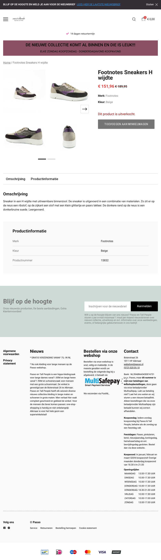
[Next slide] (84, 109)
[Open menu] (5, 19)
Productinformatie (44, 179)
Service (33, 528)
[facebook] (4, 528)
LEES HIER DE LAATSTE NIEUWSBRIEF (98, 4)
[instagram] (8, 528)
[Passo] (19, 19)
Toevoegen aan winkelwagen (126, 124)
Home (7, 62)
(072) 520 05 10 (132, 367)
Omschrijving (15, 179)
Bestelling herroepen (66, 528)
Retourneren (46, 528)
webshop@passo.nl (133, 364)
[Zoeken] (134, 19)
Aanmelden (144, 306)
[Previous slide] (9, 109)
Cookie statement (88, 528)
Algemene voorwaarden (11, 353)
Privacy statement (9, 362)
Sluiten (150, 4)
